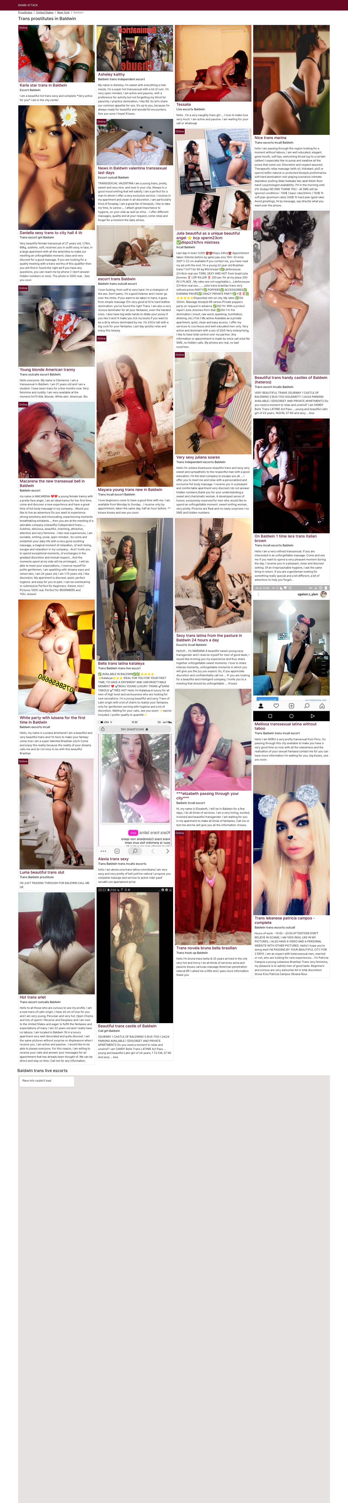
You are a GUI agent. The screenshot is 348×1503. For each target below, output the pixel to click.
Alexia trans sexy (113, 859)
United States (44, 12)
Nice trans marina (270, 137)
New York (63, 12)
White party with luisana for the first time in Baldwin (52, 719)
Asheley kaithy (111, 74)
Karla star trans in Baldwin (43, 85)
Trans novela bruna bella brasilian (206, 948)
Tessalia (183, 104)
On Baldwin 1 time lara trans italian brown (286, 538)
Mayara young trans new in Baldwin (130, 489)
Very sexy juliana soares (198, 457)
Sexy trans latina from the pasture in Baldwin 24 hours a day (209, 637)
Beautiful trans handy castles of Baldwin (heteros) (291, 379)
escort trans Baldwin (116, 279)
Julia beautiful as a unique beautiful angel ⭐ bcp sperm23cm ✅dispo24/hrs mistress (208, 238)
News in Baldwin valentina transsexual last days (132, 170)
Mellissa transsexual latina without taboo (286, 726)
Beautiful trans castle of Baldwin (127, 1026)
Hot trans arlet (33, 997)
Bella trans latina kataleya (121, 663)
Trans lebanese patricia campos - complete (285, 920)
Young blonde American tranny (47, 369)
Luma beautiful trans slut (42, 872)
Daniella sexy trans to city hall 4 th (51, 232)
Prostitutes (25, 12)
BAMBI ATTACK (28, 5)
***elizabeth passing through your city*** (207, 795)
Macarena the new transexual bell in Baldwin (52, 483)
